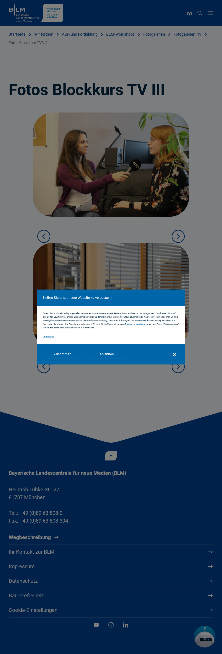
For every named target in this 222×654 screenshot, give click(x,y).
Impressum (48, 336)
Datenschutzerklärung (136, 324)
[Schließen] (174, 354)
